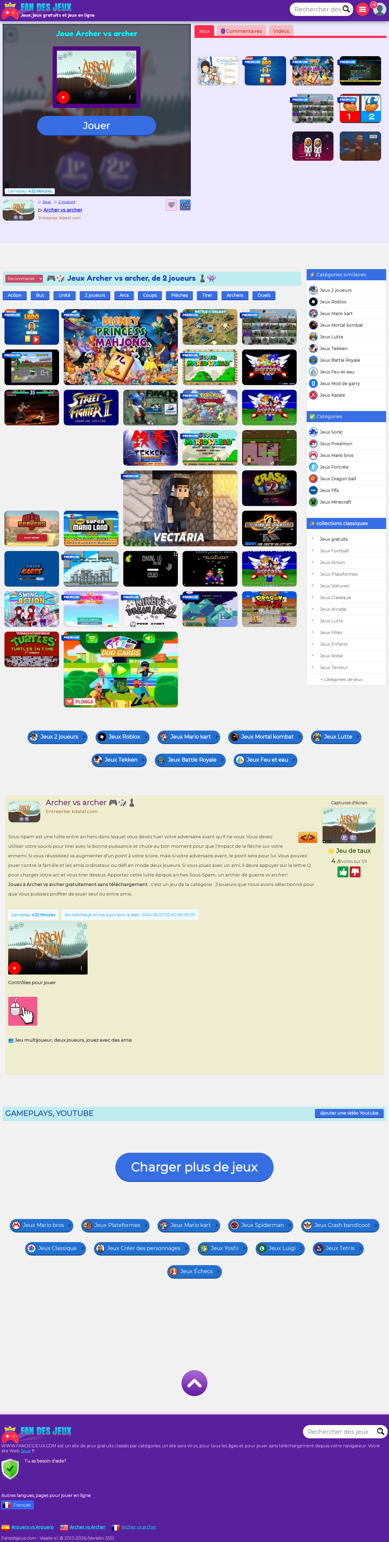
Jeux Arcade (333, 609)
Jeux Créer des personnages (143, 1248)
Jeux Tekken (333, 348)
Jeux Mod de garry (340, 383)
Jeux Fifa (329, 490)
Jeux (204, 31)
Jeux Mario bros (336, 455)
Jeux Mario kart (336, 313)
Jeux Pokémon (336, 443)
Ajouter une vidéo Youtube (349, 1113)
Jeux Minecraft (335, 502)
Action (14, 295)
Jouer (96, 125)
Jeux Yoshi (224, 1248)
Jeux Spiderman (262, 1225)
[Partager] (185, 205)
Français (22, 1505)
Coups (150, 295)
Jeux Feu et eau (337, 371)
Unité (64, 295)
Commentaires (242, 31)
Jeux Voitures (334, 585)
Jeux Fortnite (334, 467)
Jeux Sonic (331, 432)
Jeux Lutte (331, 336)
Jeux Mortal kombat (341, 325)
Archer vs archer (138, 1527)
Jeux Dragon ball (338, 478)
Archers (235, 295)
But (40, 295)
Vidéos (281, 31)
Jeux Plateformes (339, 574)
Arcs (124, 295)
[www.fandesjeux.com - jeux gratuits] (37, 1434)
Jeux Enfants (334, 644)
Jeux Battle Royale (340, 360)
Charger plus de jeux (194, 1166)
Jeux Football (334, 550)
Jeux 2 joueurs (335, 290)
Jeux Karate (332, 395)
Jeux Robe (331, 655)
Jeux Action (332, 562)
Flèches (179, 295)
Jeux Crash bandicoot (342, 1225)
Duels (264, 295)
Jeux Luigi (282, 1248)
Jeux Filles (331, 632)
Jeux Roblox (333, 301)
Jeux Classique (335, 597)
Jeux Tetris (340, 1248)
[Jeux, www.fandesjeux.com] (37, 10)
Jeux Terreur (334, 667)
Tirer (207, 295)
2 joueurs (95, 295)
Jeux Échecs (196, 1271)
